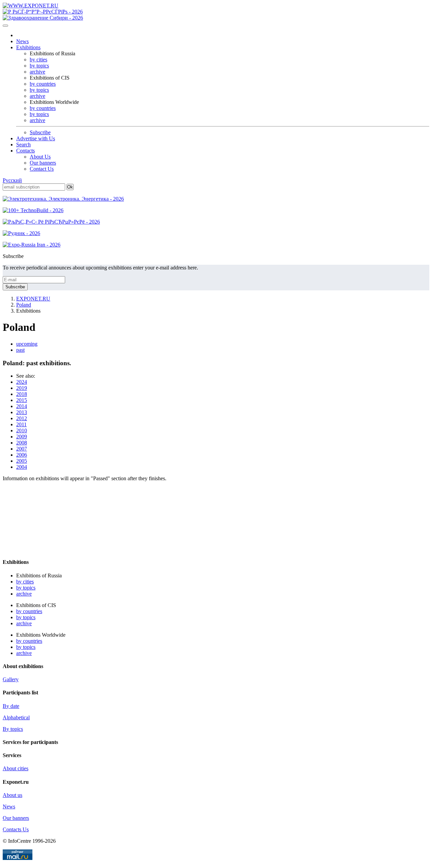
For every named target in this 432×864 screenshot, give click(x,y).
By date (11, 706)
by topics (39, 65)
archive (37, 72)
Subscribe (40, 132)
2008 (21, 442)
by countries (43, 84)
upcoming (26, 344)
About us (12, 795)
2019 (21, 388)
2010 (21, 430)
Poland (23, 305)
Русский (12, 180)
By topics (13, 729)
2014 (21, 406)
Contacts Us (16, 829)
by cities (38, 59)
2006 (21, 455)
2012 (21, 418)
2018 (21, 394)
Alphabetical (16, 717)
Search (23, 144)
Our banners (43, 163)
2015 (21, 400)
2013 (21, 412)
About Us (40, 157)
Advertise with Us (35, 138)
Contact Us (42, 169)
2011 (21, 424)
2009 (21, 436)
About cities (15, 768)
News (22, 41)
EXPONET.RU (33, 298)
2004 (21, 467)
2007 (21, 449)
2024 (21, 382)
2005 (21, 461)
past (20, 350)
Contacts (25, 150)
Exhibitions (28, 47)
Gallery (11, 679)
